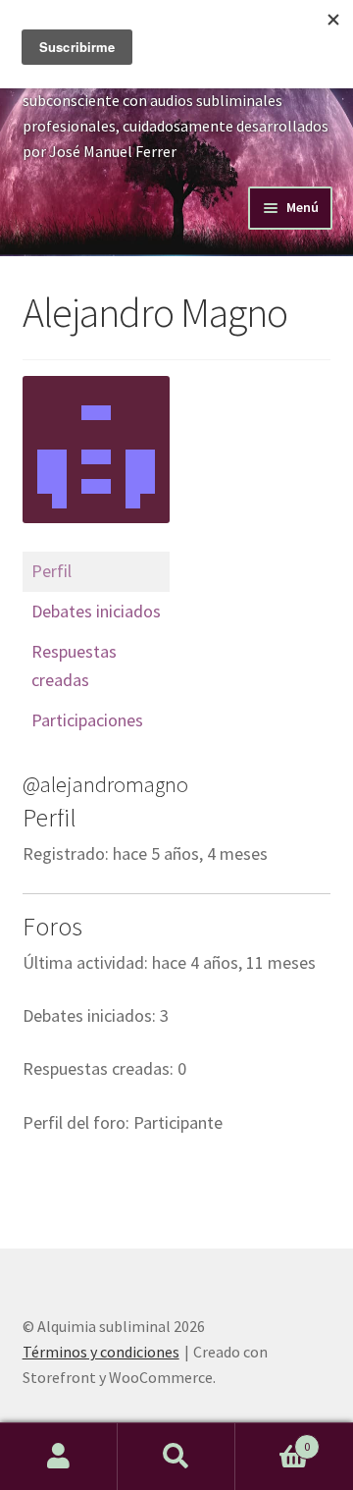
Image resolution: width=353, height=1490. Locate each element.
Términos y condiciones (101, 1351)
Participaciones (87, 720)
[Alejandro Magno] (96, 543)
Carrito (272, 1439)
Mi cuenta (59, 1456)
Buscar (176, 1456)
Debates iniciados (96, 611)
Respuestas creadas (74, 665)
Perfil (51, 570)
